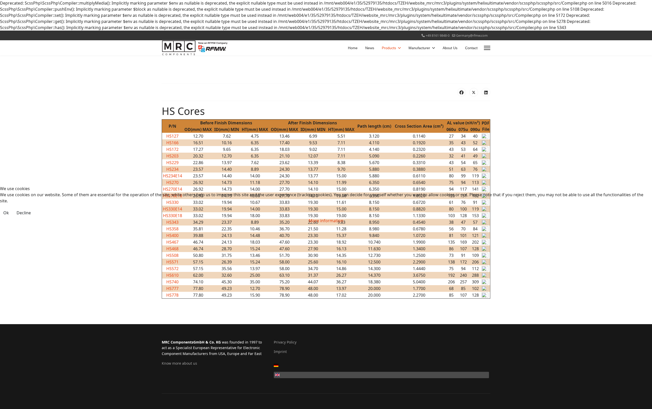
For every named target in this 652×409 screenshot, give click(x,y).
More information (326, 220)
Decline (24, 213)
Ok (6, 213)
